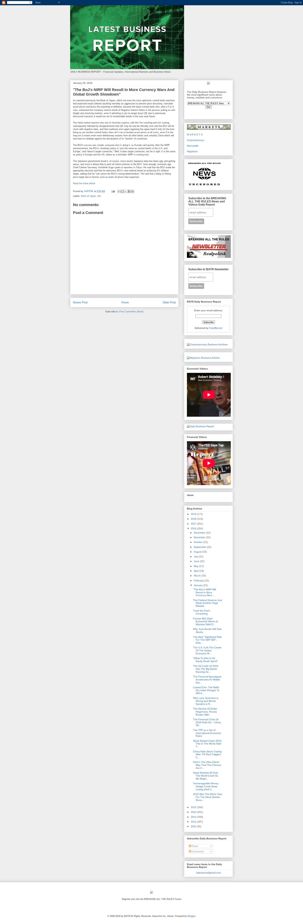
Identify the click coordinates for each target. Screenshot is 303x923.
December (200, 532)
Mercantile (192, 145)
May (196, 566)
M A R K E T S (195, 134)
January (198, 585)
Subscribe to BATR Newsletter (208, 269)
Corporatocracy (195, 140)
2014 (194, 812)
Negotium (192, 151)
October (198, 542)
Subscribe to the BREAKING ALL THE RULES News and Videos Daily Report (207, 201)
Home (125, 302)
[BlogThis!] (122, 191)
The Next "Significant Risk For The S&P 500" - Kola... (207, 640)
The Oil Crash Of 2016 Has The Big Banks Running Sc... (205, 668)
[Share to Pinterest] (132, 191)
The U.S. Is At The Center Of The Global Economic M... (207, 650)
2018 (194, 518)
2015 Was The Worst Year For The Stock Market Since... (207, 797)
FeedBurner (216, 328)
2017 (194, 523)
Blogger (191, 916)
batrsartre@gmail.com (208, 872)
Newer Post (80, 302)
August (198, 551)
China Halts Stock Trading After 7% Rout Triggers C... (207, 754)
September (200, 547)
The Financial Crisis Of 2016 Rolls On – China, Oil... (207, 722)
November (200, 537)
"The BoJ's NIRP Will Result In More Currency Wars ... (204, 592)
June (197, 561)
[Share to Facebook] (129, 191)
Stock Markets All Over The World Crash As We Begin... (205, 775)
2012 (194, 821)
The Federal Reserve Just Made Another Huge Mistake (207, 603)
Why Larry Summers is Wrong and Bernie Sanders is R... (205, 701)
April (196, 570)
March (197, 575)
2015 (194, 807)
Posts (194, 846)
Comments (197, 851)
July (196, 556)
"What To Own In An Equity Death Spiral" (205, 660)
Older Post (169, 302)
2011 (194, 826)
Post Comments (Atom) (131, 311)
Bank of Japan (88, 196)
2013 (194, 816)
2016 (194, 528)
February (199, 580)
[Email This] (119, 191)
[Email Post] (112, 191)
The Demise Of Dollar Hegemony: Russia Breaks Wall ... (205, 711)
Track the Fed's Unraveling (201, 612)
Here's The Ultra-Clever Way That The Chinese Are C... (207, 765)
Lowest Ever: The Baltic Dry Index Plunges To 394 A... (206, 690)
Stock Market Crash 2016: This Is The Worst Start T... (207, 743)
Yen (99, 196)
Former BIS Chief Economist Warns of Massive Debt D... (205, 621)
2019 (194, 514)
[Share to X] (126, 191)
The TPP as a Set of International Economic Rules (207, 733)
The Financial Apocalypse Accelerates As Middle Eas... (207, 679)
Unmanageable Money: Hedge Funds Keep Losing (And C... (206, 786)
